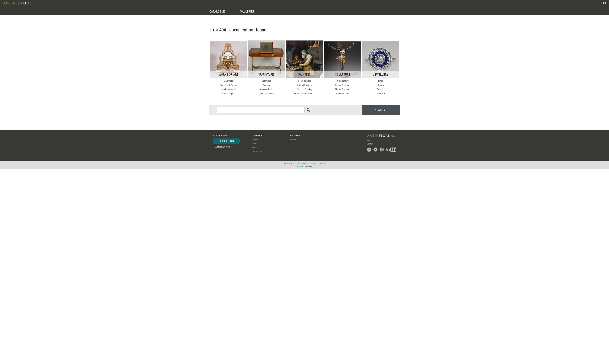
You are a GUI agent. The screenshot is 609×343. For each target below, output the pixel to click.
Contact (370, 143)
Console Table (266, 89)
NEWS (378, 110)
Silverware (228, 80)
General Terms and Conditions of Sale (311, 163)
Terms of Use (289, 163)
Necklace (381, 93)
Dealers (293, 139)
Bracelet (380, 89)
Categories (256, 139)
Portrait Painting (304, 85)
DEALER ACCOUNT (221, 135)
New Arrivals (257, 151)
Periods (255, 147)
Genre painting (304, 80)
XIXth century (343, 80)
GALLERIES (247, 11)
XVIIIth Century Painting (304, 93)
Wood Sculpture (343, 93)
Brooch (381, 85)
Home (369, 140)
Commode (266, 80)
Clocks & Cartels (228, 89)
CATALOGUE (217, 11)
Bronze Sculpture (342, 85)
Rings (380, 80)
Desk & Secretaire (266, 93)
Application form (222, 146)
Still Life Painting (304, 89)
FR (601, 2)
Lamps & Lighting (228, 93)
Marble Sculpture (342, 89)
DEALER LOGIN (226, 141)
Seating (266, 85)
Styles (254, 143)
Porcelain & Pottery (228, 85)
